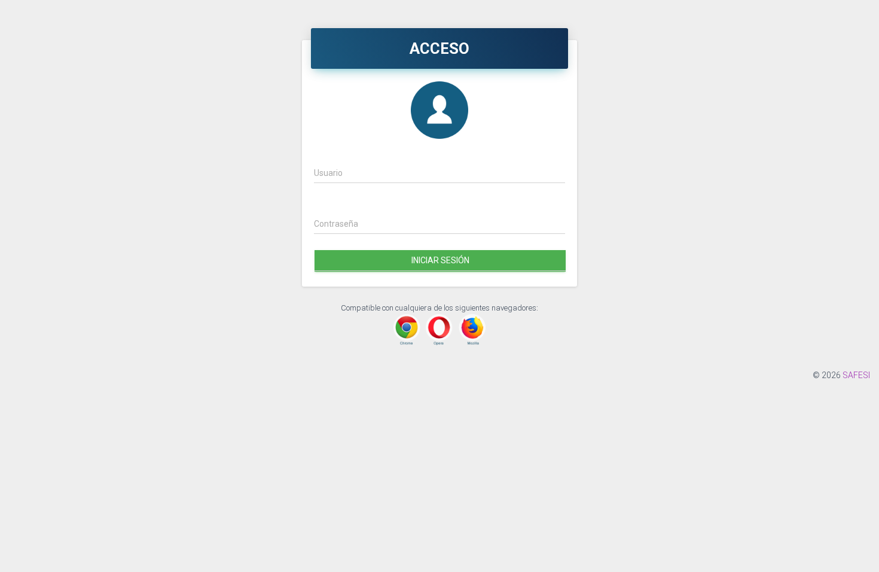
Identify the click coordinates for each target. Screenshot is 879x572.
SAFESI (856, 375)
